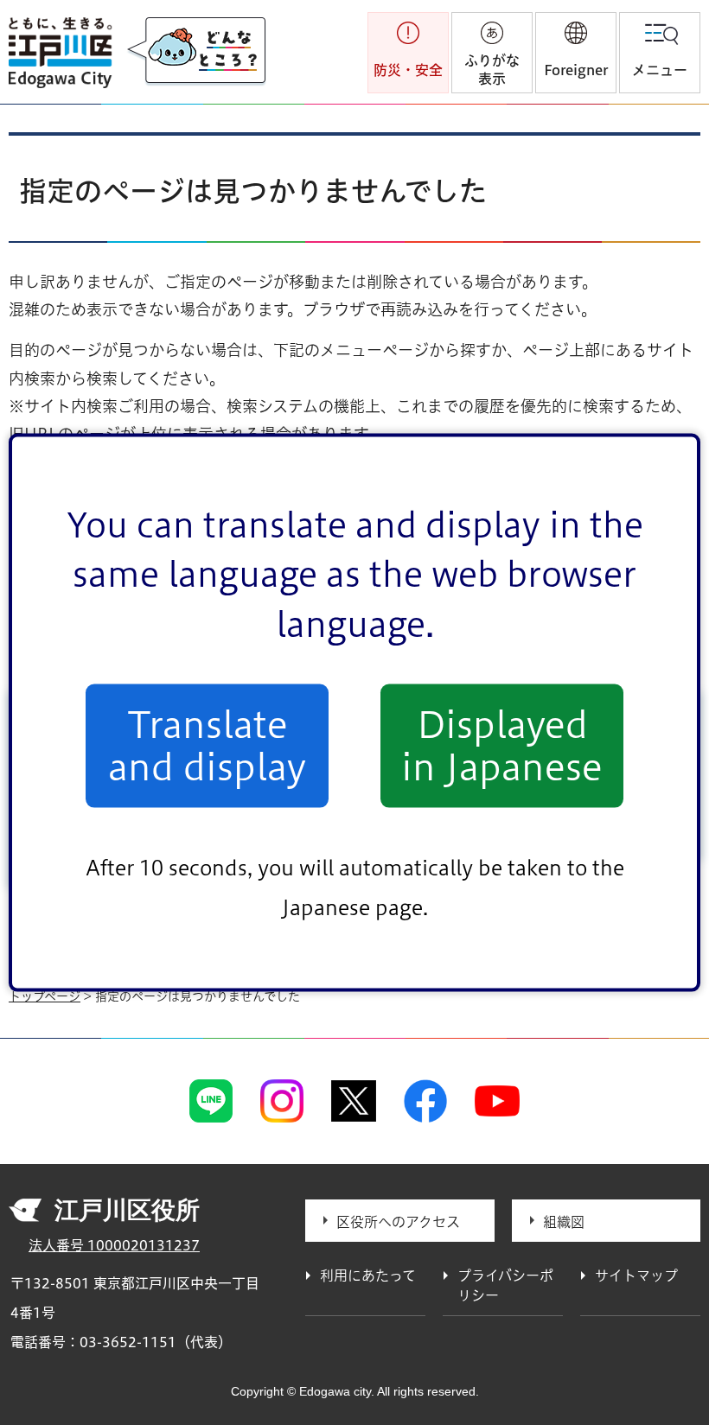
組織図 (563, 1222)
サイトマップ (636, 1275)
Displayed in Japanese (502, 746)
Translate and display (207, 746)
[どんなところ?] (196, 51)
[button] (575, 52)
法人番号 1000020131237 (114, 1245)
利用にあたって (368, 1275)
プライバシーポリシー (505, 1285)
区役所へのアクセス (398, 1222)
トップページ (44, 996)
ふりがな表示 (492, 70)
